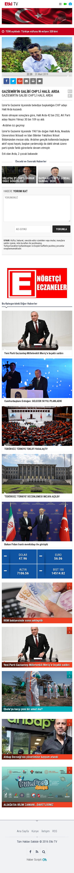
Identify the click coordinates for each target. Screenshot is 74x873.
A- (70, 95)
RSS (54, 831)
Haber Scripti (34, 859)
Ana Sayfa (23, 831)
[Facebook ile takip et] (30, 851)
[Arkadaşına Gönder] (26, 81)
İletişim (45, 831)
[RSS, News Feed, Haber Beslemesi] (37, 851)
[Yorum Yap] (40, 81)
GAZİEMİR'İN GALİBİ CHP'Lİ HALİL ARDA (27, 95)
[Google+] (20, 81)
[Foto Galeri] (70, 4)
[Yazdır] (33, 81)
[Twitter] (13, 81)
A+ (70, 91)
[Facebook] (6, 81)
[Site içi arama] (43, 851)
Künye (35, 831)
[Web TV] (65, 4)
